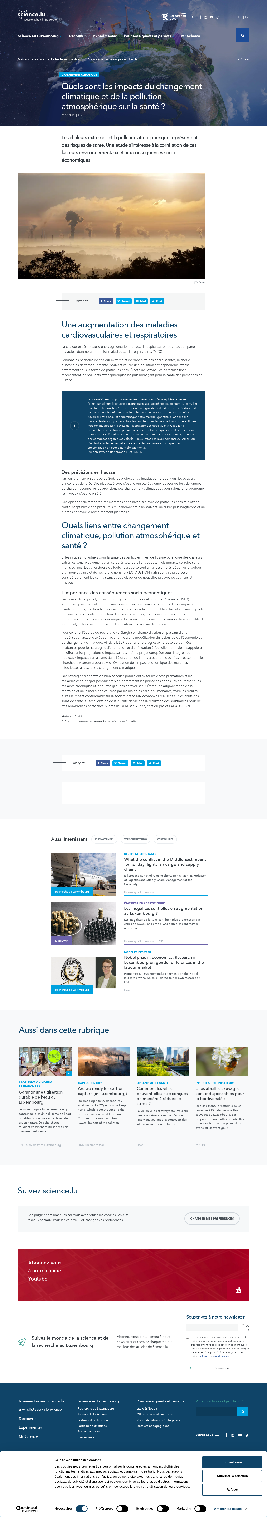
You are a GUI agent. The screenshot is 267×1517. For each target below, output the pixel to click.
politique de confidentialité (213, 1356)
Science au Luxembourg (38, 36)
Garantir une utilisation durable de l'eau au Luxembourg (41, 1097)
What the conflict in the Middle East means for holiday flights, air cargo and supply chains (165, 864)
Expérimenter (105, 36)
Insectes (215, 1083)
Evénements (86, 1437)
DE (240, 17)
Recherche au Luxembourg (66, 59)
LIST (80, 1145)
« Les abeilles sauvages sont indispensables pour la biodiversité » (220, 1093)
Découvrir (77, 36)
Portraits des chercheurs (94, 1420)
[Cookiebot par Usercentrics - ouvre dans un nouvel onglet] (27, 1509)
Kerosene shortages (140, 854)
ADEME (139, 452)
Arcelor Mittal (94, 1145)
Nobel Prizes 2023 (137, 952)
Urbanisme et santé (153, 1083)
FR (246, 17)
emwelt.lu (122, 452)
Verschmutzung (135, 839)
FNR (161, 941)
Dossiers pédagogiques (153, 1426)
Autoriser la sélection (232, 1476)
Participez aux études (92, 1426)
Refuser (232, 1489)
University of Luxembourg (140, 892)
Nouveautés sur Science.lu (41, 1401)
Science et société (90, 1432)
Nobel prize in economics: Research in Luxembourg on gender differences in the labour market (164, 962)
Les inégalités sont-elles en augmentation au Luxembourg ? (163, 911)
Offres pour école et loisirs (155, 1414)
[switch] (122, 1508)
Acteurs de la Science (92, 1414)
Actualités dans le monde (40, 1410)
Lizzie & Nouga (147, 1409)
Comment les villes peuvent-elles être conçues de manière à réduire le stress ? (162, 1096)
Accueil (245, 59)
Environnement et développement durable (112, 59)
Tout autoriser (232, 1462)
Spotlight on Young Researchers (36, 1085)
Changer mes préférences (212, 1219)
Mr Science (190, 36)
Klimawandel (104, 839)
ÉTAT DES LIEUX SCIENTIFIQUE (144, 903)
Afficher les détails (228, 1509)
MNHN (200, 1145)
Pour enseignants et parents (147, 36)
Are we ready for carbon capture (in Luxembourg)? (102, 1091)
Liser (80, 115)
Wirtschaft (165, 839)
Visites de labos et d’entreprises (158, 1420)
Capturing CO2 (90, 1083)
